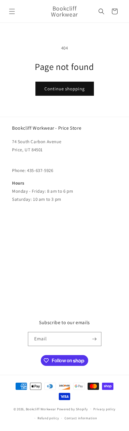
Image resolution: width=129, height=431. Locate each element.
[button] (12, 11)
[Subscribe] (94, 339)
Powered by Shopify (72, 409)
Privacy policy (104, 409)
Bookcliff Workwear (41, 409)
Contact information (80, 418)
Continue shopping (64, 89)
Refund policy (48, 418)
